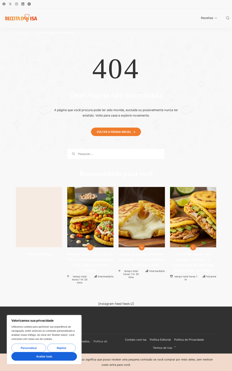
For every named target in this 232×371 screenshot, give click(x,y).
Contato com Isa (135, 339)
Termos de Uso (162, 347)
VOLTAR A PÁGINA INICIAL (114, 132)
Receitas (207, 18)
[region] (44, 339)
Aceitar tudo (44, 356)
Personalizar (29, 348)
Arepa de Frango (39, 254)
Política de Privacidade (189, 339)
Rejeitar (61, 348)
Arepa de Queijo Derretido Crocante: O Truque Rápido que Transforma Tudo (141, 259)
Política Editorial (160, 339)
